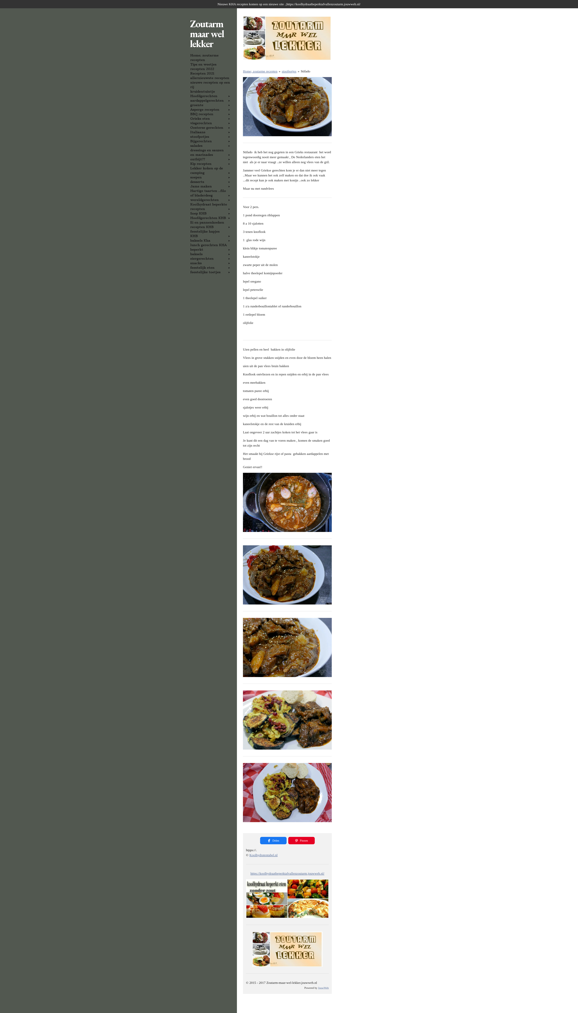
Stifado (305, 71)
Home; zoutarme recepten (260, 71)
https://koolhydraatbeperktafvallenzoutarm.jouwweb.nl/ (287, 873)
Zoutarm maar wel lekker (207, 33)
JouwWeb (323, 987)
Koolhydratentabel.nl (263, 855)
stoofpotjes (289, 71)
